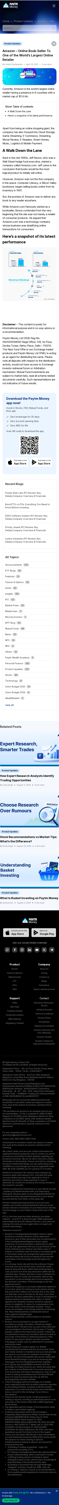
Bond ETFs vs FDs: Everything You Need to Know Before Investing (27, 506)
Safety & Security (44, 1009)
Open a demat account (44, 989)
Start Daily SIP (11, 1500)
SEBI (27, 1139)
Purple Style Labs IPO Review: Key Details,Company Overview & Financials (25, 494)
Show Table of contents (19, 106)
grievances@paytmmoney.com (17, 1135)
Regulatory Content (15, 1023)
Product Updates (23, 21)
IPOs (15, 985)
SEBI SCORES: (46, 1113)
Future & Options (14, 973)
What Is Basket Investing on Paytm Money (29, 898)
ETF (15, 981)
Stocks (14, 969)
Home (6, 21)
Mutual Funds (15, 977)
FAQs (14, 1003)
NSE (17, 1139)
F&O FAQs (14, 1007)
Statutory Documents (44, 1026)
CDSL (33, 1139)
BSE (22, 1139)
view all (9, 705)
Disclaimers (44, 1022)
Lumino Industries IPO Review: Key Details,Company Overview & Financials (25, 540)
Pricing (44, 973)
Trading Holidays (15, 1011)
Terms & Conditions (44, 1014)
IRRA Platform (14, 1019)
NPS (15, 989)
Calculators (44, 985)
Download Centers (14, 1015)
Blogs (44, 981)
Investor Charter (44, 1037)
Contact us (44, 977)
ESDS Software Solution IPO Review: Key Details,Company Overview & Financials (26, 517)
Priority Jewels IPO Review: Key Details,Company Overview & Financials (25, 529)
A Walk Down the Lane (19, 111)
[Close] (56, 1491)
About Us (44, 969)
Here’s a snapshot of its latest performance (30, 115)
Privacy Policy (44, 1018)
